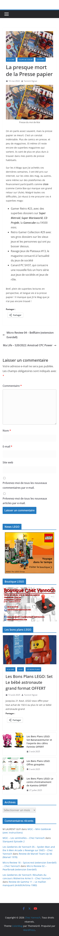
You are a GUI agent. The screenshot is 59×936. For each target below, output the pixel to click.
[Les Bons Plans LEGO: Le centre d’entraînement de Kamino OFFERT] (13, 784)
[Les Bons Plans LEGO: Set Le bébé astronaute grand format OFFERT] (29, 649)
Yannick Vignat (30, 81)
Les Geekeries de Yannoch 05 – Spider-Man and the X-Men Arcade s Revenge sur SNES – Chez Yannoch (29, 850)
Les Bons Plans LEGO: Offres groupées (38, 762)
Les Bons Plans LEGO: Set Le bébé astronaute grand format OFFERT (29, 682)
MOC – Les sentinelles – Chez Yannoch (24, 838)
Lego (20, 669)
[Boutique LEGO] (29, 604)
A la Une (10, 59)
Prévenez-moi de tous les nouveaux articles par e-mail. (25, 501)
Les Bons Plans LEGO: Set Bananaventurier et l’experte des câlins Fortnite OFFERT (39, 741)
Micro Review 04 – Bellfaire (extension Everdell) (30, 335)
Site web (8, 462)
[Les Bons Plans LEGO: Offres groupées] (13, 765)
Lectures (40, 59)
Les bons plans (33, 669)
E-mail (7, 446)
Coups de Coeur (25, 59)
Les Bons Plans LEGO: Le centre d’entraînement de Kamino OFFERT (40, 782)
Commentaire (12, 386)
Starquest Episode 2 (14, 841)
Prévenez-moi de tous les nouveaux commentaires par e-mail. (25, 485)
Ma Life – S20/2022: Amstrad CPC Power (27, 345)
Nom (7, 430)
